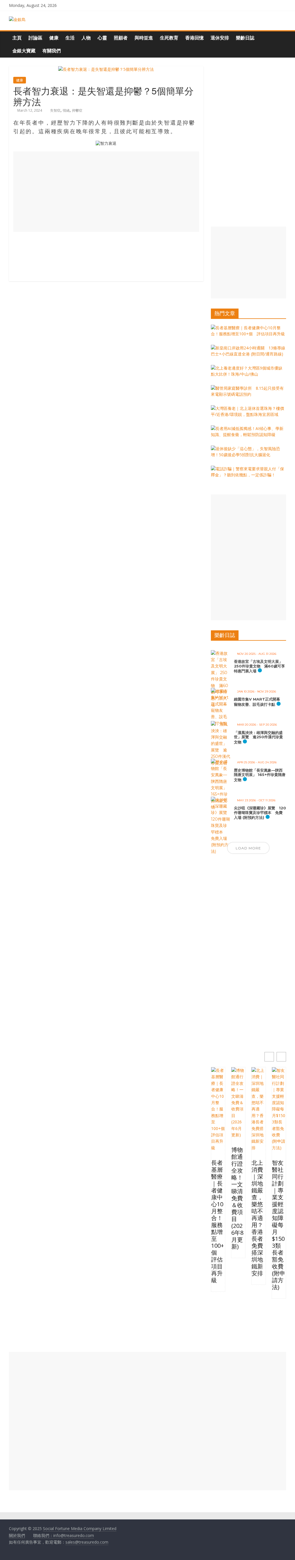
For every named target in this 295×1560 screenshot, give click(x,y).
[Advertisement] (106, 191)
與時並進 (144, 38)
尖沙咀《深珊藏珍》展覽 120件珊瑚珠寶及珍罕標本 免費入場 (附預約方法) (260, 813)
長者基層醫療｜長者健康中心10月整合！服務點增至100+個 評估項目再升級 (217, 1221)
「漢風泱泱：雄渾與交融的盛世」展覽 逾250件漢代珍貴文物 (258, 737)
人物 (86, 38)
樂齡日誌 (245, 38)
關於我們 (17, 1535)
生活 (70, 38)
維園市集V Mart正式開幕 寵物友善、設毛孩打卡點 (259, 702)
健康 (53, 38)
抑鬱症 (77, 110)
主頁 (17, 38)
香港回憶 (194, 38)
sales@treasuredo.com (86, 1542)
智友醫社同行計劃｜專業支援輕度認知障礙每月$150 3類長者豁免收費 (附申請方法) (279, 1225)
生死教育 (169, 38)
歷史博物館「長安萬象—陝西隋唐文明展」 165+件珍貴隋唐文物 (259, 775)
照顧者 (121, 38)
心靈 (102, 38)
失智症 (55, 110)
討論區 (35, 38)
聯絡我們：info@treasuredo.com (63, 1535)
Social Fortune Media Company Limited (79, 1528)
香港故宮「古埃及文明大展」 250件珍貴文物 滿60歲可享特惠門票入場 (259, 666)
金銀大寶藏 (23, 50)
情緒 (66, 110)
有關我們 (51, 50)
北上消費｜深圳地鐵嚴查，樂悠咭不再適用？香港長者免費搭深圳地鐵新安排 (257, 1218)
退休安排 (220, 38)
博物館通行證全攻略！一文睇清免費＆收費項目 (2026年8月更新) (237, 1198)
